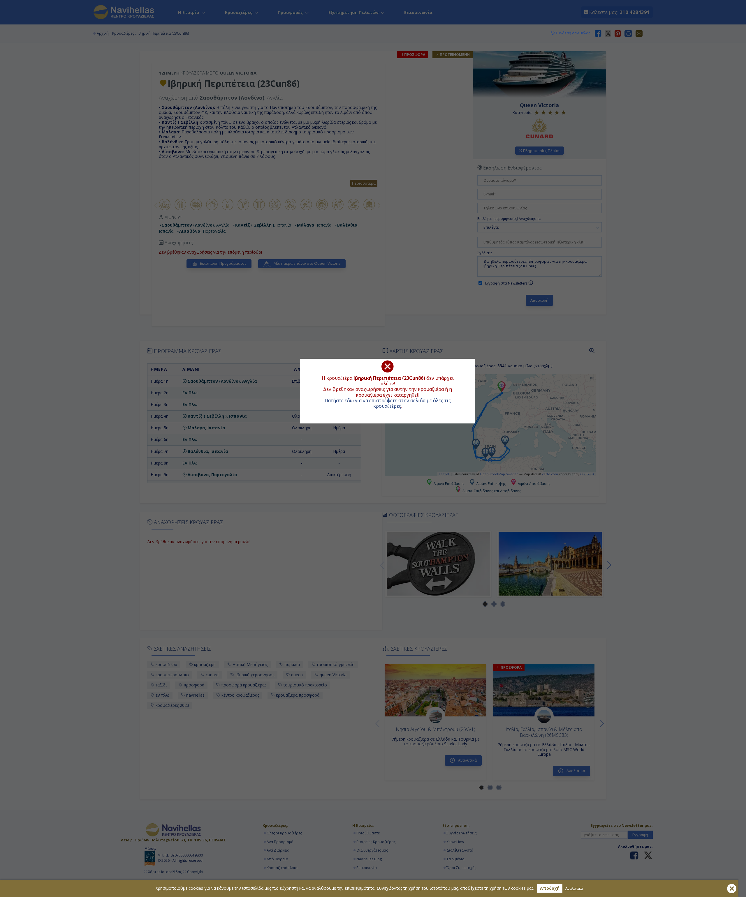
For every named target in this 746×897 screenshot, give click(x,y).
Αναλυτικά (574, 888)
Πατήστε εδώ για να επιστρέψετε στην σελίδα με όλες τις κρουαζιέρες (388, 403)
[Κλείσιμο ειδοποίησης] (731, 888)
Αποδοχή (550, 888)
